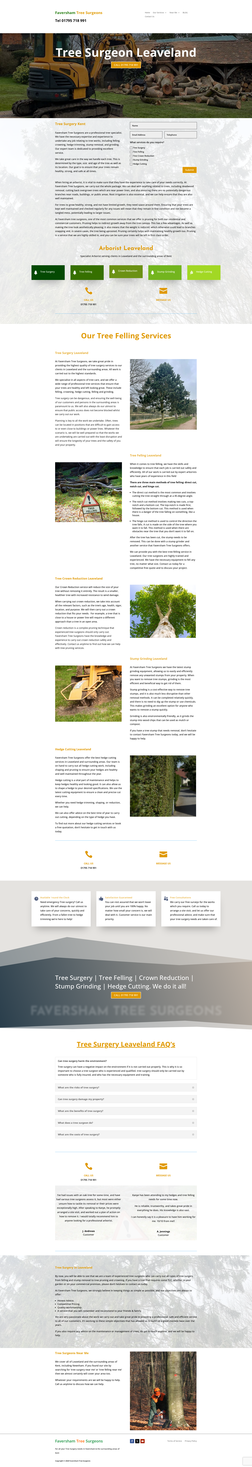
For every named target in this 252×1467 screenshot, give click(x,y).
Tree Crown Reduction (143, 155)
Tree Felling (138, 151)
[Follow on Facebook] (132, 1441)
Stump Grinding (140, 159)
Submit (189, 170)
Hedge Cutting (140, 163)
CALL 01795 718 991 (126, 65)
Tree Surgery (139, 147)
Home (147, 13)
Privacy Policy (191, 1441)
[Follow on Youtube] (142, 1441)
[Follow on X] (137, 1441)
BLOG (185, 13)
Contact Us (149, 17)
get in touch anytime (155, 1331)
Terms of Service (174, 1441)
